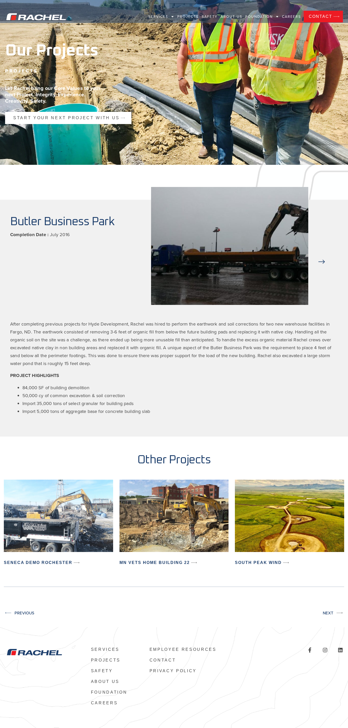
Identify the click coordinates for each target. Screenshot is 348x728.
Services (158, 16)
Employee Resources (183, 650)
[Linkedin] (340, 650)
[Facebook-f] (309, 650)
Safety (210, 16)
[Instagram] (325, 650)
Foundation (259, 16)
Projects (188, 16)
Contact (163, 660)
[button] (321, 247)
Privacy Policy (173, 671)
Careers (291, 16)
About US (231, 16)
